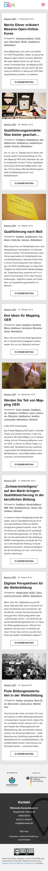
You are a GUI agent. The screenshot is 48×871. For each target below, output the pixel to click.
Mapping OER (10, 19)
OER (11, 507)
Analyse (19, 700)
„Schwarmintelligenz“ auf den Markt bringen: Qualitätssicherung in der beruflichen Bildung (24, 493)
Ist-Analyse (28, 700)
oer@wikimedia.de (24, 823)
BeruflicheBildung (34, 504)
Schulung (16, 146)
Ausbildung (27, 324)
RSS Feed (24, 831)
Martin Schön (13, 703)
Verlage (34, 507)
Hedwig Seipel (22, 592)
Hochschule (27, 328)
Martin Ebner (14, 41)
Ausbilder (20, 236)
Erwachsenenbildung (25, 38)
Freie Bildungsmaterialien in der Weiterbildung (23, 693)
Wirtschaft (17, 511)
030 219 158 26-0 (24, 819)
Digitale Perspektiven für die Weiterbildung (23, 585)
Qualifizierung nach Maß (23, 231)
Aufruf (18, 324)
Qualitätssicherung (22, 507)
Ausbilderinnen (31, 236)
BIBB (6, 507)
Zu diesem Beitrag (24, 82)
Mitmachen (37, 328)
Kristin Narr (16, 239)
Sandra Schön (26, 703)
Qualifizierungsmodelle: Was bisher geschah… (23, 132)
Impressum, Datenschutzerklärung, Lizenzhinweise (24, 838)
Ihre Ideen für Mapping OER (22, 317)
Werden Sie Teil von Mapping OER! (24, 402)
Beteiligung (16, 328)
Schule (7, 331)
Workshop (33, 419)
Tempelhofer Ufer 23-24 (24, 811)
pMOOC (26, 595)
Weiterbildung (10, 45)
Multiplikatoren (33, 139)
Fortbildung (21, 139)
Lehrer (32, 413)
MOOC (24, 41)
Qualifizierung (34, 41)
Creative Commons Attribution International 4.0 (19, 863)
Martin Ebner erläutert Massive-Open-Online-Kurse (21, 29)
